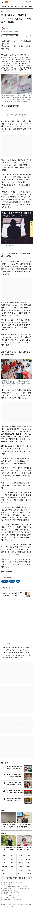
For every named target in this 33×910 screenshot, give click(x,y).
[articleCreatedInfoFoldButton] (19, 32)
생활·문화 (4, 866)
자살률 (12, 581)
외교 (12, 859)
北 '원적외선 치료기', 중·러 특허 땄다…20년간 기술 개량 (12, 594)
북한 (20, 859)
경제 (20, 855)
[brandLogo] (4, 2)
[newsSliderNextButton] (30, 762)
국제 (29, 855)
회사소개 (3, 878)
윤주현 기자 (7, 29)
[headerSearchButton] (24, 2)
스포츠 (3, 833)
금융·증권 (29, 859)
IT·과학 (20, 863)
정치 (4, 855)
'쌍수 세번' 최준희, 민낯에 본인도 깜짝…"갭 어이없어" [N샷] (15, 785)
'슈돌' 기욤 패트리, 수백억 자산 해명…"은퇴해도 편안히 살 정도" (15, 776)
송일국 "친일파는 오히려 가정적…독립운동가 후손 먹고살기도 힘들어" (15, 801)
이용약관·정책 (22, 878)
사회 (12, 855)
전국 (4, 859)
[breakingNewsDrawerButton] (27, 2)
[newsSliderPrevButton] (25, 762)
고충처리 (30, 878)
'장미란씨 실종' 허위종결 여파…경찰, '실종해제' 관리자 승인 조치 (15, 793)
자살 (18, 581)
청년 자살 (5, 581)
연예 (2, 810)
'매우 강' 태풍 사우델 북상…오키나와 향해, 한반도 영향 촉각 (15, 768)
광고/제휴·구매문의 (12, 878)
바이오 (29, 863)
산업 (4, 863)
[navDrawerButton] (30, 2)
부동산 (3, 11)
